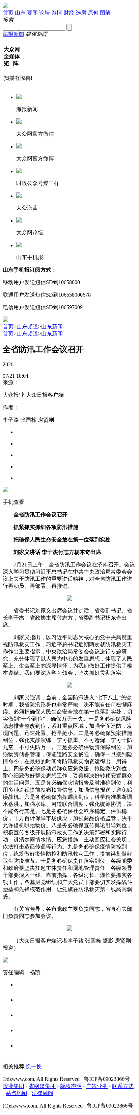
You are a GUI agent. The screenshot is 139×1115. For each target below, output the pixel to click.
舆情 (56, 13)
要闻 (32, 13)
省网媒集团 (42, 1086)
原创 (93, 13)
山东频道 (27, 326)
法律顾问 (42, 1093)
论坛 (44, 13)
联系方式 (123, 1086)
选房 (81, 13)
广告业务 (97, 1086)
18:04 (22, 376)
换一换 (34, 1066)
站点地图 (16, 1093)
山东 (20, 13)
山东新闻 (52, 326)
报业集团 (13, 1086)
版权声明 (71, 1086)
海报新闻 (13, 34)
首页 (8, 13)
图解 (105, 13)
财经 (68, 13)
